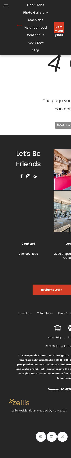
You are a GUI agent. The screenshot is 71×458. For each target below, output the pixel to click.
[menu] (5, 6)
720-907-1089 (28, 254)
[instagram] (28, 176)
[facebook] (22, 176)
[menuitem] (35, 5)
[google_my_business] (35, 176)
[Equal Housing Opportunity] (57, 330)
